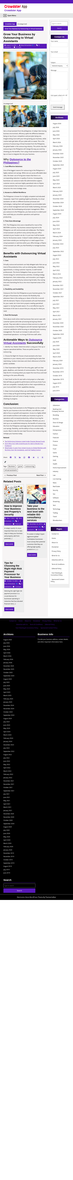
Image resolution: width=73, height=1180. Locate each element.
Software (56, 498)
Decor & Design (58, 422)
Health (55, 464)
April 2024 (56, 229)
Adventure (56, 405)
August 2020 (57, 338)
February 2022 (58, 278)
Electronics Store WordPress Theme (30, 897)
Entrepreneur (57, 430)
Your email (54, 52)
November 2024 (58, 202)
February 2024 (58, 236)
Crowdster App (12, 10)
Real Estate (56, 486)
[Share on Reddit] (33, 457)
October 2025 (57, 161)
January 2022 (57, 281)
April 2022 (56, 270)
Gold (54, 460)
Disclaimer (55, 547)
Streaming (56, 501)
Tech (54, 505)
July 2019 (56, 387)
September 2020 (58, 334)
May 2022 (56, 266)
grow (20, 466)
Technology (56, 509)
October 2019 (57, 376)
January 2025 (57, 195)
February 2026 (58, 146)
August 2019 (57, 383)
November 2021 (58, 289)
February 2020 (58, 360)
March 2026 (57, 142)
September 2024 (58, 210)
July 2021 (56, 300)
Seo (54, 494)
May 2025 (56, 180)
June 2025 (56, 176)
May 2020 (56, 349)
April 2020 (56, 353)
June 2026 (56, 131)
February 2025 (58, 191)
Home (54, 538)
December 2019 (58, 368)
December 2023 (58, 244)
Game (55, 453)
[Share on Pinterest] (29, 457)
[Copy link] (5, 462)
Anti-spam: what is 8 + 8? (59, 95)
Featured (56, 438)
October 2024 (57, 206)
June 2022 (56, 263)
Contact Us (55, 534)
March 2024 (57, 233)
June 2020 (56, 345)
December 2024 (58, 199)
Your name (54, 41)
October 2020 (57, 330)
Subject (53, 62)
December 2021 (58, 285)
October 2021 (57, 293)
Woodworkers (57, 520)
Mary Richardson (27, 45)
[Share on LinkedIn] (20, 457)
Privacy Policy (56, 551)
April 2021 (56, 312)
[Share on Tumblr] (38, 457)
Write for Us (56, 555)
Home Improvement (59, 468)
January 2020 (57, 364)
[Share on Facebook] (10, 457)
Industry (55, 471)
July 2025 (56, 172)
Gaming (55, 456)
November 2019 (58, 372)
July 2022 (56, 259)
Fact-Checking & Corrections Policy (27, 628)
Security (55, 490)
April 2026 (56, 139)
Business (12, 466)
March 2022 (57, 274)
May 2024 (56, 225)
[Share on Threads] (42, 457)
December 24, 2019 (36, 524)
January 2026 (57, 150)
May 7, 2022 (11, 518)
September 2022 (58, 251)
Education (56, 426)
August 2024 (57, 214)
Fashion (55, 434)
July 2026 (56, 127)
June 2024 (56, 221)
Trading (55, 513)
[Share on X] (15, 457)
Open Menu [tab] (12, 15)
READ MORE (9, 544)
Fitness (55, 445)
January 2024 (57, 240)
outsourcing (29, 466)
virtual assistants (11, 470)
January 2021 (57, 319)
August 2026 (57, 123)
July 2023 (56, 248)
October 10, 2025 (12, 581)
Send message (57, 107)
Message (53, 70)
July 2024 (56, 218)
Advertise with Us (57, 560)
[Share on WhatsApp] (24, 457)
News (54, 483)
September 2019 (58, 379)
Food (54, 449)
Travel (55, 516)
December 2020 (58, 323)
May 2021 (56, 308)
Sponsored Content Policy (49, 628)
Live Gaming (57, 479)
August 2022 (57, 255)
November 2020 (58, 327)
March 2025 (57, 187)
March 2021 (57, 315)
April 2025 (56, 184)
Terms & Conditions (58, 564)
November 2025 (58, 157)
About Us (55, 542)
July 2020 (56, 342)
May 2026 (56, 135)
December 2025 (58, 154)
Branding (56, 415)
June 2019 (56, 391)
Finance (55, 441)
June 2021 (56, 304)
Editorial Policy (56, 568)
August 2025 (57, 169)
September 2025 (58, 165)
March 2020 (57, 357)
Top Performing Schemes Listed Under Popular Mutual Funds (25, 441)
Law (54, 475)
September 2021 (58, 296)
